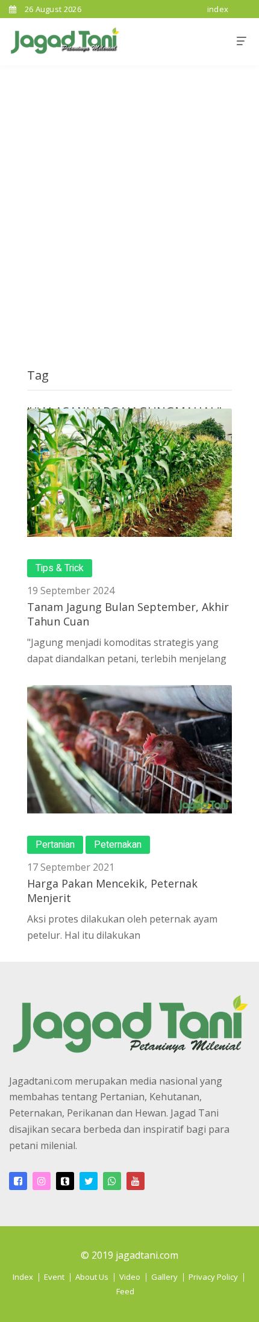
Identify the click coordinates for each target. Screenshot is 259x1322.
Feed (125, 1291)
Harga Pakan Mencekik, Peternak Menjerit (112, 890)
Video (129, 1276)
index (218, 9)
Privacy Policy (213, 1276)
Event (54, 1276)
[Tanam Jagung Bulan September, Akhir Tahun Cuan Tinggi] (129, 473)
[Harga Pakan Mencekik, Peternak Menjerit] (129, 749)
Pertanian (55, 845)
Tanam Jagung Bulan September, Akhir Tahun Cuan (128, 614)
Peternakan (118, 845)
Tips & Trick (60, 568)
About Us (91, 1276)
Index (23, 1276)
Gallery (164, 1276)
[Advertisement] (129, 200)
